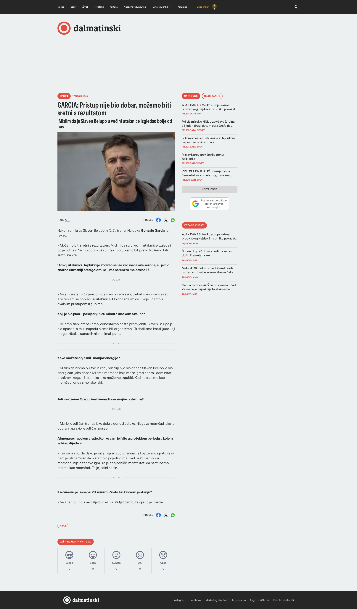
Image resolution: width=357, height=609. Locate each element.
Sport (73, 6)
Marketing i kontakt (216, 600)
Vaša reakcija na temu (75, 541)
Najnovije (191, 96)
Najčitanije (212, 96)
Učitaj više (209, 189)
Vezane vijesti (194, 225)
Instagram (179, 600)
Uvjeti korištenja (259, 600)
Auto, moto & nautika (135, 6)
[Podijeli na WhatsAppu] (173, 220)
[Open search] (296, 7)
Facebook (195, 600)
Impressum (239, 600)
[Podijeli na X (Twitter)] (165, 220)
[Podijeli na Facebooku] (158, 220)
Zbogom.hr (203, 6)
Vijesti (61, 6)
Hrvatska (99, 6)
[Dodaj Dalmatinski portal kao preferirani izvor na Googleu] (209, 203)
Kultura (114, 6)
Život (85, 6)
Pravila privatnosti (283, 600)
